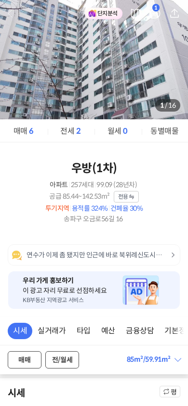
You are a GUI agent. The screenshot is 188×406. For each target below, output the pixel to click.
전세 (70, 131)
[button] (154, 360)
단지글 (156, 9)
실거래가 (52, 331)
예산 (108, 331)
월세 (117, 131)
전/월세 (62, 359)
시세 (20, 331)
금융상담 (140, 331)
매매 (23, 131)
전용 (123, 196)
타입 (84, 331)
